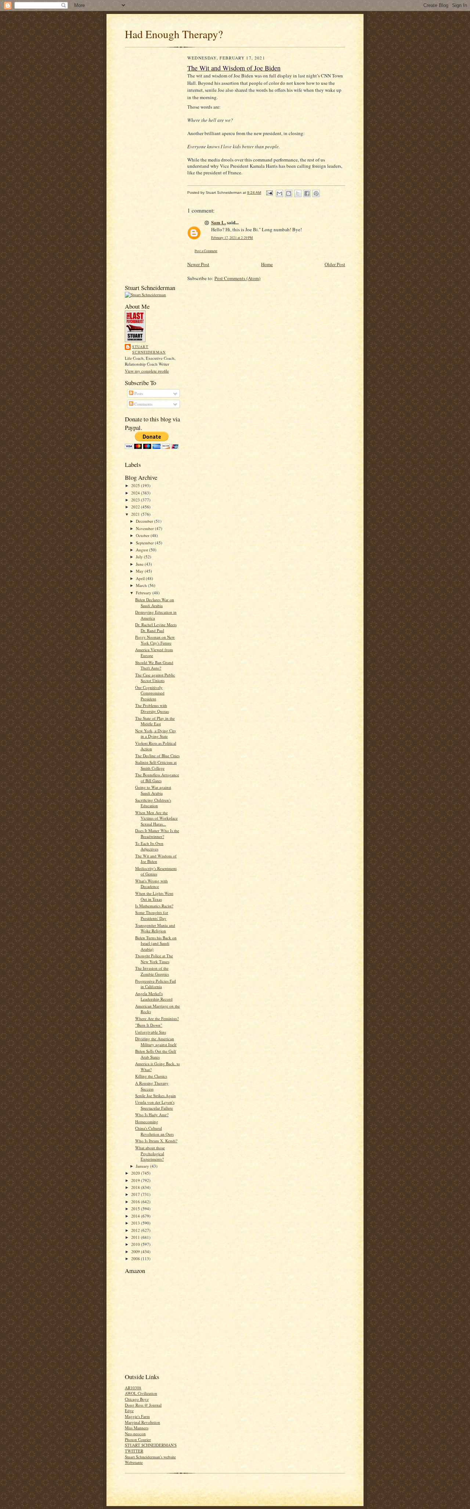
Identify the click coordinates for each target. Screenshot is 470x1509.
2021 (136, 514)
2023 (136, 500)
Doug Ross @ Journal (143, 1405)
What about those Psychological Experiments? (150, 1153)
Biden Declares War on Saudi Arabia (154, 602)
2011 (136, 1237)
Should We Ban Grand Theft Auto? (154, 665)
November (145, 528)
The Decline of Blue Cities (157, 755)
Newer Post (198, 264)
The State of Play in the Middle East (155, 721)
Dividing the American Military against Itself (156, 1041)
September (145, 542)
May (140, 571)
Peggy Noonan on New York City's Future (155, 640)
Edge (129, 1410)
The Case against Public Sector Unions (155, 677)
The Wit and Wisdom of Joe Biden (156, 858)
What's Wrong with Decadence (151, 883)
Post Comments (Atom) (237, 278)
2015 (136, 1208)
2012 (136, 1230)
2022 (136, 506)
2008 (136, 1258)
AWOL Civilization (141, 1393)
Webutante (134, 1462)
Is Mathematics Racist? (154, 905)
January (143, 1166)
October (143, 535)
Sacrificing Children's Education (153, 803)
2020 (136, 1173)
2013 (136, 1223)
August (142, 549)
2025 (136, 485)
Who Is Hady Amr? (152, 1114)
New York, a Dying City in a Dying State (155, 733)
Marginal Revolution (142, 1422)
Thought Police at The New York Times (154, 958)
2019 (136, 1180)
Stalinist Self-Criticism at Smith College (156, 765)
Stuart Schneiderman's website (150, 1456)
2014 (136, 1216)
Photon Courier (138, 1439)
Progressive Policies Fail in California (155, 984)
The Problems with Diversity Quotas (152, 708)
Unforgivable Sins (150, 1032)
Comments (142, 404)
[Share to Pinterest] (316, 193)
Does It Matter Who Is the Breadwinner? (157, 833)
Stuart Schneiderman (149, 349)
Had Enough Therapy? (174, 34)
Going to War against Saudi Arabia (153, 790)
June (140, 564)
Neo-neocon (135, 1433)
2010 (136, 1244)
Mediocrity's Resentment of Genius (156, 871)
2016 (136, 1201)
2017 (136, 1194)
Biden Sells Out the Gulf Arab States (155, 1054)
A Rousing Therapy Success (152, 1086)
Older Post (335, 264)
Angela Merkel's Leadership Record (154, 996)
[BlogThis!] (288, 193)
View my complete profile (147, 371)
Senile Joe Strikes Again (155, 1095)
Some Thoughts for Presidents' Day (151, 915)
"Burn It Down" (148, 1025)
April (141, 578)
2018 (136, 1187)
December (145, 521)
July (140, 556)
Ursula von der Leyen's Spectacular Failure (154, 1105)
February (144, 592)
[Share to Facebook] (307, 193)
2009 (136, 1251)
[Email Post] (269, 193)
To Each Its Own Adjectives (149, 846)
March (142, 585)
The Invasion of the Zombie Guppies (152, 971)
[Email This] (279, 193)
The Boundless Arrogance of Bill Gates (157, 777)
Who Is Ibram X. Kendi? (156, 1140)
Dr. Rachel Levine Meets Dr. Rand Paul (156, 627)
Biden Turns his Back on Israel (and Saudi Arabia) (156, 943)
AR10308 (133, 1387)
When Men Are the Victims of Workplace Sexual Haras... (156, 818)
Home (267, 264)
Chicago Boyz (137, 1399)
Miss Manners (136, 1427)
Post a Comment (206, 251)
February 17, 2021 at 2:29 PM (232, 237)
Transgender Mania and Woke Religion (155, 928)
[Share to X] (297, 193)
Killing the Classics (151, 1076)
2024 (136, 493)
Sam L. (218, 222)
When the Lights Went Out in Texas (154, 896)
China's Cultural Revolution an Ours (154, 1131)
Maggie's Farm (137, 1416)
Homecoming (146, 1121)
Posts (138, 393)
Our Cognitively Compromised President (149, 693)
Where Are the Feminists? (157, 1018)
